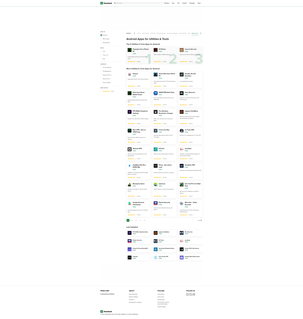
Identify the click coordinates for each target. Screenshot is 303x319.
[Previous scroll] (134, 33)
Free (104, 51)
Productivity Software (160, 33)
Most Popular (106, 39)
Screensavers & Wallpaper (172, 33)
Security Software (182, 33)
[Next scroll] (201, 33)
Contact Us (131, 299)
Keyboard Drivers (107, 75)
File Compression (107, 67)
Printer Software (107, 82)
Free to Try (105, 55)
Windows (166, 3)
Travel (189, 33)
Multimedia (152, 33)
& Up (112, 91)
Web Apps (192, 3)
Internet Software (145, 33)
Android (184, 3)
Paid (104, 59)
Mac (173, 3)
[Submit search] (115, 3)
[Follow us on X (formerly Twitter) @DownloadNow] (190, 294)
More (199, 3)
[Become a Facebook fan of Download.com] (187, 294)
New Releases (106, 42)
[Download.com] (106, 3)
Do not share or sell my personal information (163, 303)
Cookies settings (162, 306)
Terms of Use (161, 297)
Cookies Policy (161, 299)
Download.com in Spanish (135, 302)
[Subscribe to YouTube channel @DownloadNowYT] (194, 294)
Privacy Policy (161, 294)
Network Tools (106, 78)
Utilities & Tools (195, 33)
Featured (105, 35)
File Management (107, 71)
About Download (133, 294)
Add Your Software (133, 297)
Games (139, 33)
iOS (178, 3)
